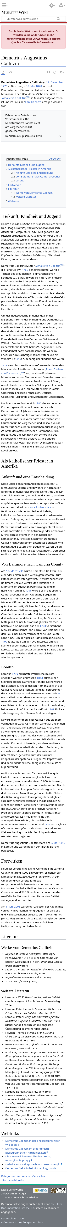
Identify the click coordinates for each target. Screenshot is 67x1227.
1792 (48, 507)
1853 (40, 677)
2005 (17, 906)
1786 (38, 403)
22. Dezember (54, 82)
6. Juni (9, 906)
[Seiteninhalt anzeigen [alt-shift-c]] (3, 72)
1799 (4, 641)
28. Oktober (37, 507)
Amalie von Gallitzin (16, 98)
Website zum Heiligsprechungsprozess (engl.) (32, 1164)
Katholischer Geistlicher (31, 1176)
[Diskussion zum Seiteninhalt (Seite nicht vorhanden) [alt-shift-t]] (11, 72)
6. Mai (31, 86)
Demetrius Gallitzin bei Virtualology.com (29, 1168)
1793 (43, 626)
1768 (25, 269)
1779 (4, 365)
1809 (51, 709)
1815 (18, 358)
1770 (4, 86)
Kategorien (8, 1176)
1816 (47, 824)
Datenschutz (8, 1218)
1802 (61, 693)
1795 (20, 571)
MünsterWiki (14, 12)
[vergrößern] (60, 136)
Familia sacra (33, 102)
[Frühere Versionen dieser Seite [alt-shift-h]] (55, 72)
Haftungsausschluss (31, 1222)
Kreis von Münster (13, 1180)
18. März (11, 571)
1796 (28, 590)
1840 (39, 86)
